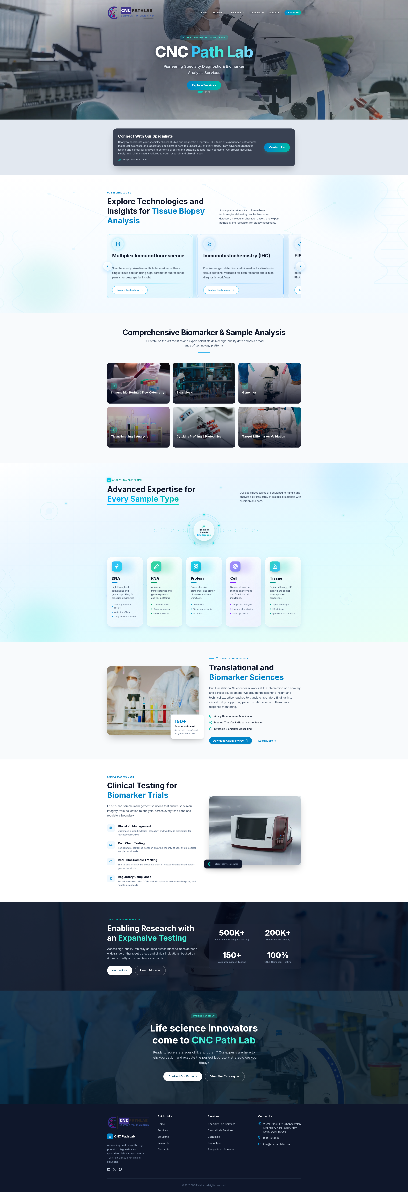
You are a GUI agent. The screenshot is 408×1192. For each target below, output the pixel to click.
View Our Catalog (222, 1076)
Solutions (236, 12)
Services (217, 12)
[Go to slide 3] (209, 92)
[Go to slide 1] (199, 92)
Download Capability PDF (228, 740)
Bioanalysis (214, 1143)
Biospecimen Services (221, 1149)
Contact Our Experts (182, 1076)
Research (163, 1143)
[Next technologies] (300, 266)
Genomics (255, 12)
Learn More (265, 740)
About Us (274, 12)
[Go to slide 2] (204, 92)
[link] (147, 266)
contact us (119, 970)
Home (204, 12)
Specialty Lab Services (221, 1124)
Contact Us (292, 12)
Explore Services (204, 90)
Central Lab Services (220, 1130)
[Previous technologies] (107, 266)
